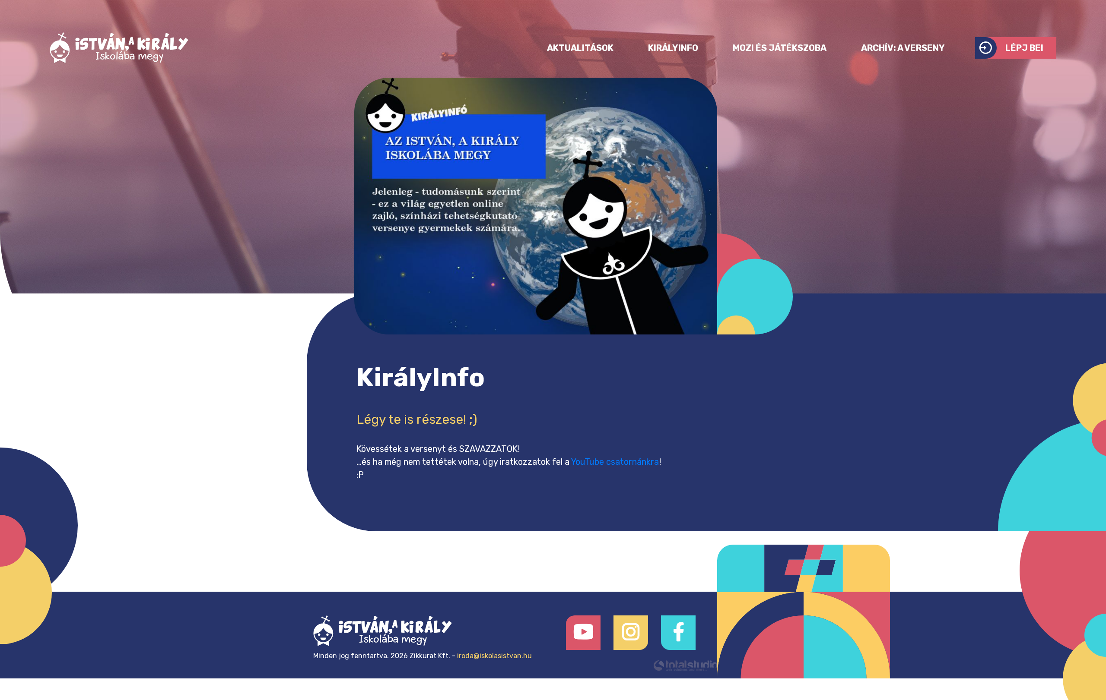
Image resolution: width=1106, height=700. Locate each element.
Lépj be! (1024, 48)
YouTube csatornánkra (615, 462)
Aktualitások (580, 48)
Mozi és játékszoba (779, 48)
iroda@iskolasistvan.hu (494, 656)
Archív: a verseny (903, 48)
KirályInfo (673, 48)
